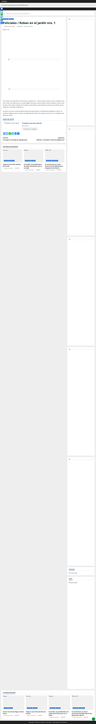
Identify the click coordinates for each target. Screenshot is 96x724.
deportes (10, 708)
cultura (5, 708)
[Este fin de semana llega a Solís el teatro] (13, 702)
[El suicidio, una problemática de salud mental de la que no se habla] (33, 155)
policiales (11, 19)
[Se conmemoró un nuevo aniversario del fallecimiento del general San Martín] (55, 155)
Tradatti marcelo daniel (9, 26)
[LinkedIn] (1, 20)
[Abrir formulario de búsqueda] (94, 9)
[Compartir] (1, 22)
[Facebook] (1, 8)
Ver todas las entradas (30, 129)
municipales (55, 160)
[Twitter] (1, 11)
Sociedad (12, 160)
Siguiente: (51, 139)
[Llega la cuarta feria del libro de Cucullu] (12, 155)
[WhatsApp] (1, 14)
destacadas (5, 19)
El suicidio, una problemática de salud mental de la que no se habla (33, 166)
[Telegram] (1, 17)
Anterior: (15, 139)
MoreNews (56, 722)
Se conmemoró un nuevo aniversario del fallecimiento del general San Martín (54, 166)
